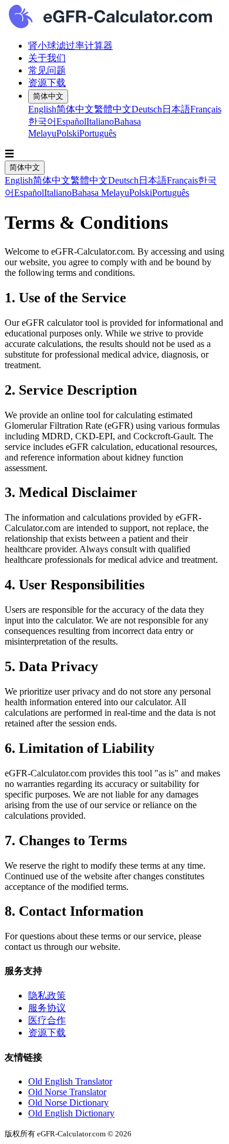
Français (205, 109)
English (42, 109)
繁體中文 (113, 109)
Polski (67, 133)
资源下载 (47, 83)
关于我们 (47, 58)
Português (97, 133)
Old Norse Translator (67, 1092)
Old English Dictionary (71, 1113)
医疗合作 (47, 1020)
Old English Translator (70, 1081)
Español (71, 121)
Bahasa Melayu (100, 193)
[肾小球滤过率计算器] (114, 18)
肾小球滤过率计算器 (70, 46)
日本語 (176, 109)
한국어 (42, 121)
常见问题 (47, 70)
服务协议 (47, 1008)
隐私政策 (47, 995)
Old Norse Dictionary (68, 1103)
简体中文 (48, 96)
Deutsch (147, 109)
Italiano (100, 121)
